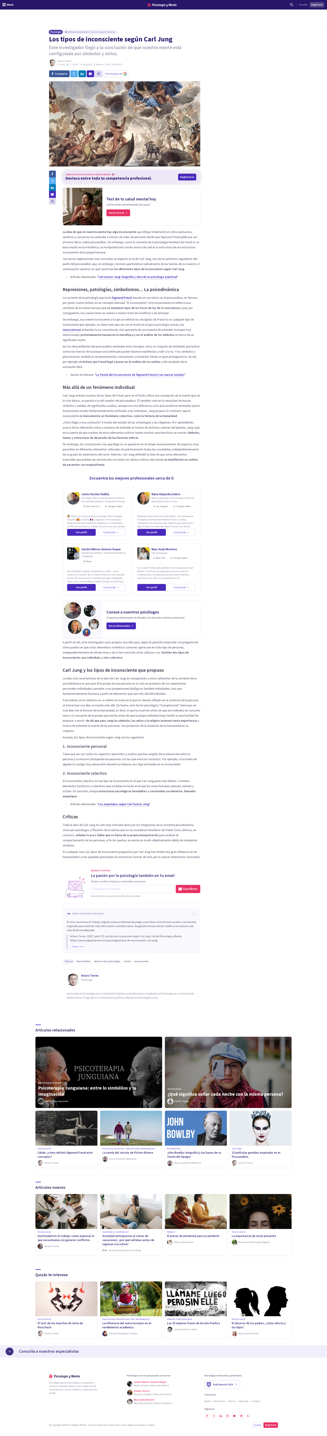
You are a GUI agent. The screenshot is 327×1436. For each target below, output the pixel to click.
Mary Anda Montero (164, 549)
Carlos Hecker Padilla (95, 494)
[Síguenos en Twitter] (214, 1416)
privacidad (139, 1425)
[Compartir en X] (52, 180)
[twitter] (74, 73)
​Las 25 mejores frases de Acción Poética (193, 1323)
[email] (90, 73)
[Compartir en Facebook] (52, 174)
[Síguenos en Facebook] (207, 1416)
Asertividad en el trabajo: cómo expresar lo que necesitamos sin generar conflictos (66, 1238)
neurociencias (72, 330)
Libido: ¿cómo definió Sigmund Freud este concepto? (65, 1155)
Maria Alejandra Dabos (166, 494)
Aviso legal (127, 1425)
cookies (151, 1425)
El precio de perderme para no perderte (193, 1236)
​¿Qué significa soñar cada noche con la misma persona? (225, 1094)
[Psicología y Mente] (162, 5)
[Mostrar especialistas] (9, 1351)
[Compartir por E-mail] (52, 194)
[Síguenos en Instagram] (227, 1416)
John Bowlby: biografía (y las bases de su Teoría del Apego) (194, 1155)
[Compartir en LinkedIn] (52, 187)
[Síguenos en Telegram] (241, 1416)
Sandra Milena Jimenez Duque (101, 549)
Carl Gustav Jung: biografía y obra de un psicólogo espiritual (137, 277)
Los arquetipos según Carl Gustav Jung (123, 804)
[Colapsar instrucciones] (194, 914)
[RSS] (248, 1416)
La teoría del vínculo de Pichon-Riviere (127, 1153)
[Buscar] (291, 4)
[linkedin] (82, 73)
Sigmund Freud (121, 298)
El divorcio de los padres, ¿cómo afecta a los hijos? (259, 1325)
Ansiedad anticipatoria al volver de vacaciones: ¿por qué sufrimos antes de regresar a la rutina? (128, 1240)
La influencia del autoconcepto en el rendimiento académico (126, 1325)
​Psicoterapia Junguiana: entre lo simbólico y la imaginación (87, 1091)
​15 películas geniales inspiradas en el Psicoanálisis (256, 1155)
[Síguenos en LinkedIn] (220, 1416)
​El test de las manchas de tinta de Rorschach (60, 1325)
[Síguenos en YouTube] (234, 1416)
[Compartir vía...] (52, 201)
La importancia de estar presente (254, 1236)
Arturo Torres (64, 61)
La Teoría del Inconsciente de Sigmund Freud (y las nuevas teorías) (140, 375)
